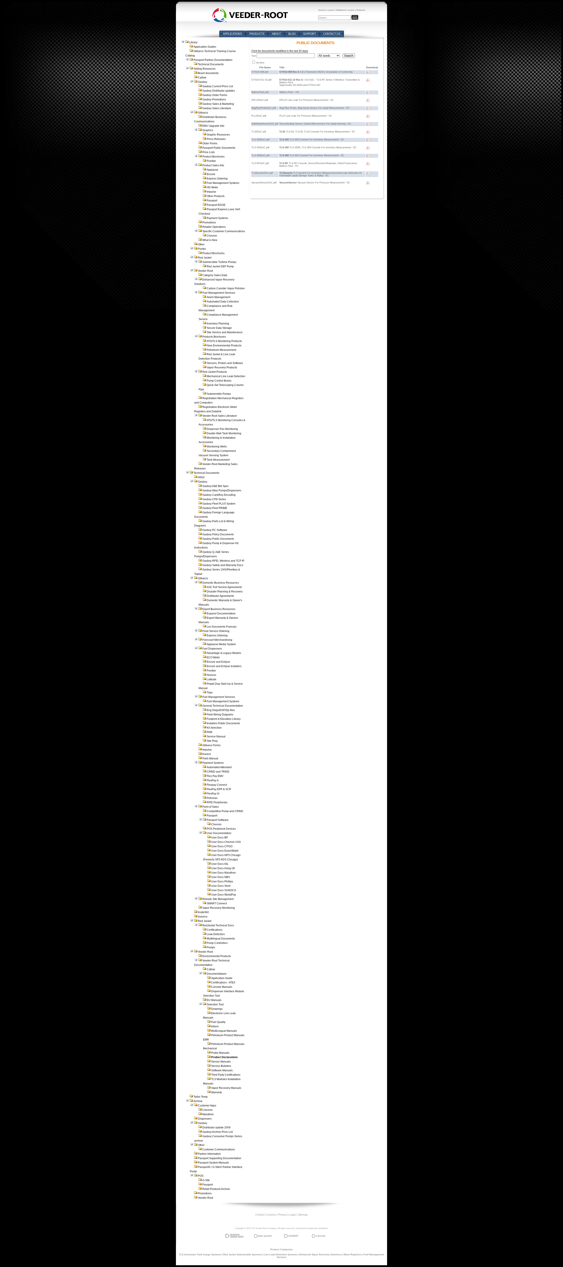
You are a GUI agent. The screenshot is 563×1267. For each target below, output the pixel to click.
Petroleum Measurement (221, 349)
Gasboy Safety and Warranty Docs (222, 565)
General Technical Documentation (222, 705)
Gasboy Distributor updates (218, 90)
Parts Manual (210, 758)
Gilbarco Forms (211, 745)
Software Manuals (222, 1070)
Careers (271, 1214)
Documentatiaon (217, 973)
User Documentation (219, 833)
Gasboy (202, 81)
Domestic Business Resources (220, 582)
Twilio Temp (201, 1096)
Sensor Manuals (221, 1061)
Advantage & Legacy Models (224, 653)
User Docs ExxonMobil (224, 850)
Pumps (211, 947)
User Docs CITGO (221, 846)
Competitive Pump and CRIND (225, 811)
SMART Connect (217, 903)
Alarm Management (218, 297)
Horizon (211, 675)
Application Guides (205, 46)
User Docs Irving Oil (223, 868)
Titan (210, 692)
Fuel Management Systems (223, 183)
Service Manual (216, 736)
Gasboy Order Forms (214, 95)
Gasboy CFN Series (214, 499)
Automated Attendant (219, 767)
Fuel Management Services (218, 292)
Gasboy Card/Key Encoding (219, 494)
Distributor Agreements (220, 595)
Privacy (282, 1214)
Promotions (209, 222)
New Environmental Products (224, 345)
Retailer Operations (214, 226)
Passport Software (217, 820)
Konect (206, 754)
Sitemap (303, 1214)
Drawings (217, 1008)
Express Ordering (217, 178)
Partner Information (209, 1153)
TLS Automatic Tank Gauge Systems (200, 1254)
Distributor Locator (345, 10)
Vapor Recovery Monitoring (218, 907)
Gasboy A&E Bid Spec (215, 486)
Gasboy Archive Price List (217, 1131)
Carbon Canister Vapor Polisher (226, 288)
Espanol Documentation (221, 613)
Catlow (202, 77)
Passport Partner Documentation (213, 60)
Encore (211, 174)
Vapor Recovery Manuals (226, 1088)
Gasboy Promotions (214, 99)
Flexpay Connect (217, 784)
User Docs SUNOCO (223, 890)
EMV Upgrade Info (213, 125)
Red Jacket (204, 257)
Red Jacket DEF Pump (220, 266)
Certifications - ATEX (223, 982)
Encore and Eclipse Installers (224, 666)
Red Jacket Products (214, 371)
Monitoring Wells (217, 446)
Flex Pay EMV (215, 776)
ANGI (201, 477)
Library (193, 42)
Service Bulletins (221, 1066)
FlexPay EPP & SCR (219, 789)
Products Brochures (214, 336)
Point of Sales (210, 806)
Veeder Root (205, 270)
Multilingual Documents (221, 938)
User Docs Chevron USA (226, 841)
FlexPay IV (213, 793)
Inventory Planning (218, 323)
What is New (209, 240)
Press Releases (216, 139)
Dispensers (205, 1118)
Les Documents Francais (221, 626)
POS (200, 1175)
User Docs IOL (219, 863)
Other (201, 244)
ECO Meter (213, 657)
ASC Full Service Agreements (224, 587)
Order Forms (209, 143)
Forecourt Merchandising (217, 639)
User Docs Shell (220, 885)
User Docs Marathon (223, 872)
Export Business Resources (218, 609)
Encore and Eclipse (218, 661)
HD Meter (212, 187)
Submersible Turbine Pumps (219, 262)
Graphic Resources (218, 134)
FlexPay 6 (213, 780)
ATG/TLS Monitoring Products (224, 341)
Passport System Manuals (213, 1162)
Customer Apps (207, 1105)
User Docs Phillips (222, 881)
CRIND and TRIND (218, 771)
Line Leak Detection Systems (280, 1254)
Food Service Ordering (215, 631)
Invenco (202, 916)
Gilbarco (203, 112)
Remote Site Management (218, 899)
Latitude (211, 679)
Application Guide (221, 978)
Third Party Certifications (225, 1074)
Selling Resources (205, 68)
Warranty (216, 1092)
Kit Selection (214, 727)
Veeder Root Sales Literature (219, 415)
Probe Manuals (220, 1052)
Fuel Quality (218, 1022)
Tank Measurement (218, 459)
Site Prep (212, 740)
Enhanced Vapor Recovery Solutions (320, 1254)
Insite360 (203, 912)
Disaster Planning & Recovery (225, 591)
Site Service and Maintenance (225, 332)
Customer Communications (218, 1149)
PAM (209, 732)
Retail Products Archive (216, 1189)
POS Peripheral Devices (221, 828)
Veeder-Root (205, 1197)
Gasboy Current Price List (217, 86)
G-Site (206, 1180)
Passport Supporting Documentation (219, 1158)
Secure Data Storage (219, 327)
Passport (212, 200)
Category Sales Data (214, 275)
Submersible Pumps (219, 393)
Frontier (211, 161)
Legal (292, 1214)
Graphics (207, 130)
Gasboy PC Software (214, 530)
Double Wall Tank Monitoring (224, 433)
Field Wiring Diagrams (220, 714)
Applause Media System (221, 644)
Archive (198, 1101)
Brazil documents (208, 73)
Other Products (216, 196)
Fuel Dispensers (212, 648)
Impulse (211, 191)
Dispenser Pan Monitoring (222, 429)
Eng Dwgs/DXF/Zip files (221, 710)
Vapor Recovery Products (222, 367)
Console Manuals (221, 986)
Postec (202, 248)
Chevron (212, 235)
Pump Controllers (217, 943)
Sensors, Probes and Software (225, 363)
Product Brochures (213, 156)
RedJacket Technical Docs (218, 925)
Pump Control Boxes (219, 380)
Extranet (360, 10)
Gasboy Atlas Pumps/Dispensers (221, 490)
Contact (260, 1214)
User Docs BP (219, 837)
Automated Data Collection (223, 301)
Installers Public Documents (223, 723)
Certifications (214, 929)
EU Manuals (214, 1000)
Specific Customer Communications (223, 231)
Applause (212, 169)
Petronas (212, 798)
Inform (215, 1026)
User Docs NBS (220, 877)
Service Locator (326, 10)
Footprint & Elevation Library (224, 718)
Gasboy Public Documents (218, 538)
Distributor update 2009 (216, 1127)
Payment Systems (217, 218)
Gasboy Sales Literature (216, 108)
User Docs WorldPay (223, 894)
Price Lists (208, 152)
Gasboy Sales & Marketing (218, 103)
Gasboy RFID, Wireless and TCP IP (223, 560)
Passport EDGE (216, 204)
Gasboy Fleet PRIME (214, 508)
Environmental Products (216, 956)
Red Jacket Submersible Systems (242, 1254)
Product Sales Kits (213, 165)
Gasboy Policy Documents (218, 534)
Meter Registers (353, 1254)
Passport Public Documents (218, 147)
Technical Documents (211, 64)
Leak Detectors (216, 934)
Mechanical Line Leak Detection (226, 376)
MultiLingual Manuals (224, 1030)
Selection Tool (215, 1004)
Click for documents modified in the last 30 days (279, 50)
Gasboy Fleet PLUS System (218, 503)
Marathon (208, 1114)
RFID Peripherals (217, 802)
